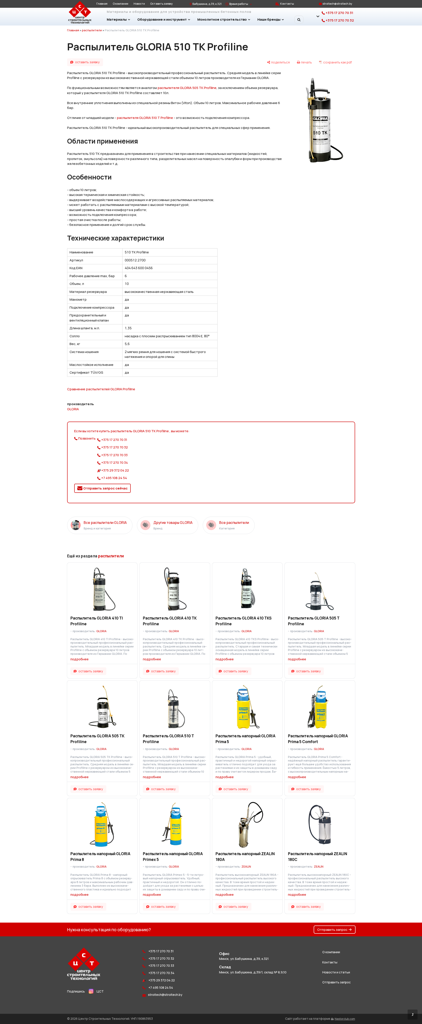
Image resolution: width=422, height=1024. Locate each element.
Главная (101, 4)
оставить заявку (87, 62)
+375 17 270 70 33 (114, 455)
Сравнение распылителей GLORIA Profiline (101, 389)
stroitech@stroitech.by (337, 4)
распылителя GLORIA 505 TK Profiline (187, 87)
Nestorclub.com (345, 1019)
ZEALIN (246, 866)
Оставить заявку (161, 4)
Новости (139, 4)
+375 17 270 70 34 (114, 462)
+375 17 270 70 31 (339, 12)
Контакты (287, 4)
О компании (120, 4)
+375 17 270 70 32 (339, 20)
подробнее (79, 659)
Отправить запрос (332, 929)
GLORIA (73, 409)
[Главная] (83, 979)
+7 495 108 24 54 (114, 477)
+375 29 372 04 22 (115, 470)
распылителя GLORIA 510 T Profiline (145, 117)
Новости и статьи (336, 972)
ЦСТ (100, 991)
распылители (92, 30)
